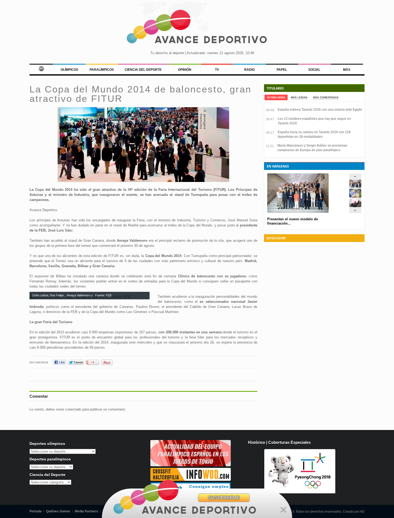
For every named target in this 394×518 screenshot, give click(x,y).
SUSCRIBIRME (224, 497)
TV (217, 70)
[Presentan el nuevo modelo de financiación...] (355, 187)
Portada (35, 511)
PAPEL (282, 70)
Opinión (184, 70)
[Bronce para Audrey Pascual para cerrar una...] (355, 206)
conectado (73, 409)
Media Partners (86, 511)
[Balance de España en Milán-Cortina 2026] (355, 197)
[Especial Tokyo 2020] (190, 465)
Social (314, 70)
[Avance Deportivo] (197, 28)
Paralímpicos (102, 70)
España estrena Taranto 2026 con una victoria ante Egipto (320, 109)
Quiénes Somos (58, 511)
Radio (249, 70)
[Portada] (41, 67)
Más (346, 70)
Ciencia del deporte (143, 70)
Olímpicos (69, 70)
